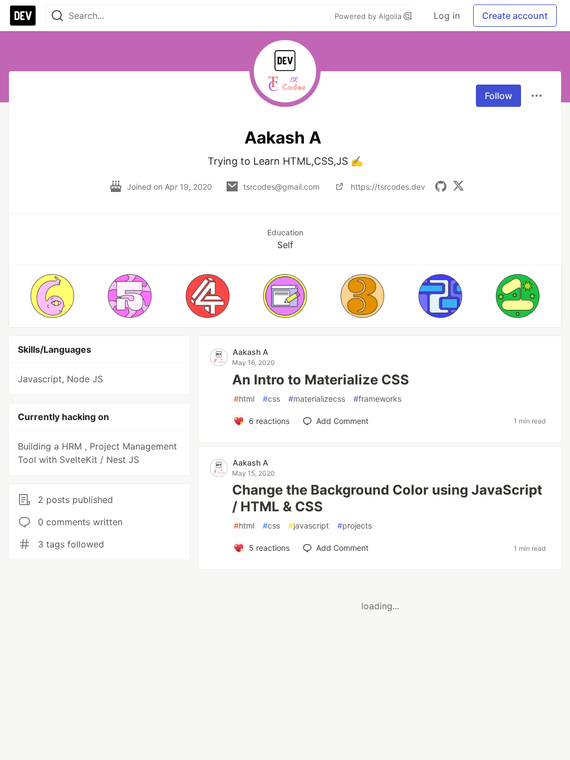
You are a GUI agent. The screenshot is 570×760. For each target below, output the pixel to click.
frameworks (377, 398)
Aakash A (250, 352)
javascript (308, 525)
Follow (498, 95)
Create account (515, 15)
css (271, 398)
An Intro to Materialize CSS (320, 380)
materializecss (316, 398)
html (244, 398)
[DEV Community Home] (23, 15)
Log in (447, 15)
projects (354, 525)
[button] (52, 296)
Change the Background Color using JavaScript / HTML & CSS (387, 498)
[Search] (57, 16)
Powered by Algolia (369, 16)
